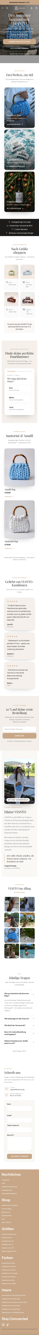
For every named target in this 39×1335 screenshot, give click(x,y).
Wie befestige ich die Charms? (16, 1019)
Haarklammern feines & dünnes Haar (14, 1302)
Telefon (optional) (13, 1125)
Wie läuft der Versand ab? (14, 1025)
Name (9, 1104)
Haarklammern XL (8, 1248)
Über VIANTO (6, 1222)
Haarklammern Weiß (9, 1284)
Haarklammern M (8, 1241)
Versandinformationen (9, 1193)
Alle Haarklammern (19, 48)
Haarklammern (7, 1216)
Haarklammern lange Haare (11, 1309)
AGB (3, 1183)
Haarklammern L (7, 1238)
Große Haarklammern (9, 1234)
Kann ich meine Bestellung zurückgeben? (15, 1033)
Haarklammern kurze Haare (11, 1306)
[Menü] (2, 8)
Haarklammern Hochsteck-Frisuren (14, 1295)
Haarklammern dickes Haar (11, 1299)
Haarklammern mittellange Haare (13, 1312)
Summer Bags (6, 1209)
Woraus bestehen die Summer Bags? (16, 994)
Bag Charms (6, 1212)
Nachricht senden (19, 1156)
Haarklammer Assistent (10, 1205)
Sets (3, 1219)
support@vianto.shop (17, 1090)
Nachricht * (10, 1135)
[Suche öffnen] (7, 8)
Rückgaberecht (7, 1190)
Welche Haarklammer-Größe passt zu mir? (16, 1042)
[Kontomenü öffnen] (31, 8)
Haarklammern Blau (8, 1263)
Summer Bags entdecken (19, 41)
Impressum (6, 1180)
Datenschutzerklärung (9, 1187)
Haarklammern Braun (9, 1266)
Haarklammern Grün (9, 1270)
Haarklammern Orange (9, 1273)
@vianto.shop (19, 892)
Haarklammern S (7, 1244)
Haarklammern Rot (8, 1280)
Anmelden (19, 736)
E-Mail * (9, 1115)
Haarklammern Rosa (8, 1277)
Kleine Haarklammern (9, 1251)
